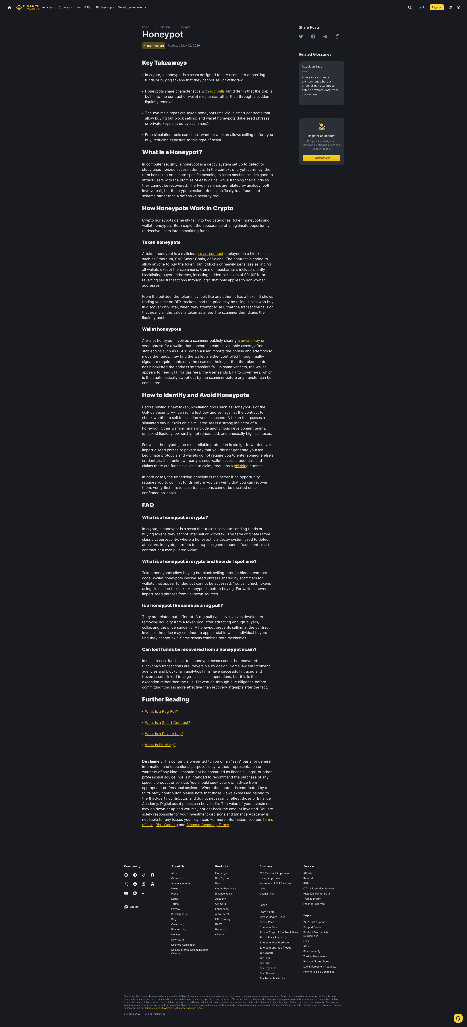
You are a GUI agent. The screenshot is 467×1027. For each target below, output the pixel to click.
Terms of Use (151, 1008)
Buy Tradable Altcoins (272, 978)
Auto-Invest (222, 914)
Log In (421, 7)
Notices (175, 934)
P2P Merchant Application (274, 873)
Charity (219, 934)
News (174, 888)
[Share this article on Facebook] (313, 36)
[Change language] (450, 7)
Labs (262, 888)
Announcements (180, 883)
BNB (306, 883)
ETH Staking (222, 919)
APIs (306, 946)
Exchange (221, 873)
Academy (221, 898)
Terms (175, 903)
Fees (306, 941)
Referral (308, 878)
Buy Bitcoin (266, 952)
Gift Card (220, 903)
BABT (218, 924)
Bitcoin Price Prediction (273, 937)
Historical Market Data (316, 893)
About (174, 873)
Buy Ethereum (267, 973)
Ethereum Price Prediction (274, 942)
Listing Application (270, 878)
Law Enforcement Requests (319, 966)
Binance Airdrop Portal (316, 961)
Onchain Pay (267, 893)
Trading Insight (312, 898)
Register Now (322, 157)
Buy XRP (264, 962)
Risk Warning (179, 929)
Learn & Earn (267, 911)
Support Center (312, 927)
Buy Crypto (222, 878)
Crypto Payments (225, 888)
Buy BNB (264, 957)
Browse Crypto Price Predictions (278, 932)
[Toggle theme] (459, 7)
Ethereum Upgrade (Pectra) (275, 947)
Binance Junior (224, 893)
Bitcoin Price (266, 922)
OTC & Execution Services (319, 888)
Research (220, 929)
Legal (174, 898)
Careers (176, 878)
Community (178, 924)
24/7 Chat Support (314, 922)
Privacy (175, 908)
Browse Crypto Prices (272, 916)
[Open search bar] (409, 7)
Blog (174, 919)
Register (437, 7)
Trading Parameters (315, 956)
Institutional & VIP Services (275, 883)
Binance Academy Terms (189, 1008)
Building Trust (179, 914)
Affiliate (307, 873)
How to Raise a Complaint (318, 971)
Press (174, 893)
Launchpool (222, 908)
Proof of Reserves (314, 903)
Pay (217, 883)
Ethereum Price (268, 927)
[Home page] (27, 7)
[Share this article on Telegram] (325, 36)
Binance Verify (311, 951)
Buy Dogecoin (267, 968)
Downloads (177, 939)
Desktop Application (183, 944)
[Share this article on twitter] (301, 36)
